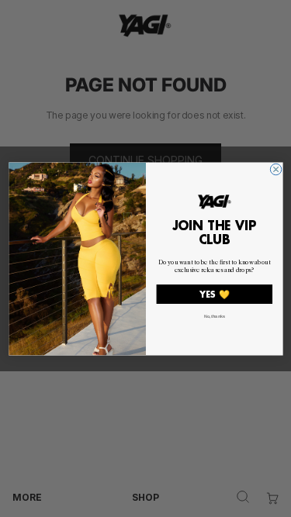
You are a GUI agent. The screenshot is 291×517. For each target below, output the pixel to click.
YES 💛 (214, 294)
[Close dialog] (275, 169)
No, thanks (214, 315)
